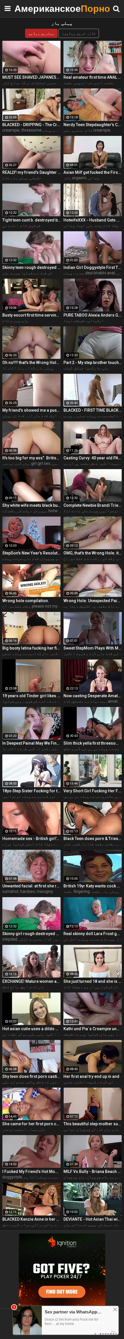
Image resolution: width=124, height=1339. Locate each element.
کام (88, 130)
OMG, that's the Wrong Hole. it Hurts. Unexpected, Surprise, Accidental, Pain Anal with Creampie (92, 553)
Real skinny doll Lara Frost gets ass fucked (92, 933)
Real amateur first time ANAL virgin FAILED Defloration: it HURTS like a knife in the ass (92, 77)
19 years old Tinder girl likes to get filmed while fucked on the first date (31, 695)
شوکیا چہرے (22, 273)
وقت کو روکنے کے (99, 558)
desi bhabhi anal (100, 273)
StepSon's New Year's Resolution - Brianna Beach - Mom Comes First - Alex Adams (31, 553)
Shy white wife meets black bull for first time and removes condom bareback (31, 505)
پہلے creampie (59, 130)
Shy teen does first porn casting (31, 1076)
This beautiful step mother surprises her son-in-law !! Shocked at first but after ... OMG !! (92, 1124)
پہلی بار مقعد (105, 891)
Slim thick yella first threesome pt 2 (92, 743)
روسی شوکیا (13, 701)
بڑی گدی (58, 653)
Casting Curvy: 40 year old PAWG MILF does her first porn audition (92, 458)
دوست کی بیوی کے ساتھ (92, 1224)
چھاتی (93, 178)
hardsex (27, 891)
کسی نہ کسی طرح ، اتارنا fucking (38, 748)
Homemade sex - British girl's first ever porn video (31, 838)
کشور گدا (53, 939)
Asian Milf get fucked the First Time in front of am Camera (92, 172)
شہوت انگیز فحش (105, 463)
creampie (11, 130)
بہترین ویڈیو (41, 33)
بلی (105, 368)
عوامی (69, 1129)
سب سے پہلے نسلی (92, 415)
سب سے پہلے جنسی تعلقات (54, 82)
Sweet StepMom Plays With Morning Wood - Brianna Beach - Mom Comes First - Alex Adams (92, 648)
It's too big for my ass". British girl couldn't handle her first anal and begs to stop (31, 458)
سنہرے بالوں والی (49, 1224)
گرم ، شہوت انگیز (79, 653)
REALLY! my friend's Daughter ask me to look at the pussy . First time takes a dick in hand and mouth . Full (31, 172)
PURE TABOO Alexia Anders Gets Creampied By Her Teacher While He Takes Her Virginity (92, 315)
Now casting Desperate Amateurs (92, 695)
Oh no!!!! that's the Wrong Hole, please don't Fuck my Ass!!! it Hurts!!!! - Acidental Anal (31, 362)
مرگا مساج (20, 82)
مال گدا (41, 653)
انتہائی (10, 225)
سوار (25, 1224)
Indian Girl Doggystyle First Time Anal (92, 267)
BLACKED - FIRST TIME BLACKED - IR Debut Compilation (92, 410)
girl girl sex (40, 463)
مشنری (107, 796)
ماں (115, 1129)
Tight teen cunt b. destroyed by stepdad (31, 220)
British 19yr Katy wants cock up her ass (92, 886)
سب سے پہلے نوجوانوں (22, 796)
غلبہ (54, 748)
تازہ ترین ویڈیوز (79, 33)
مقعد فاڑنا (93, 844)
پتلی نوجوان (23, 1082)
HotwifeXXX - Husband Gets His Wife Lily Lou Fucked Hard (92, 220)
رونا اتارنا (14, 368)
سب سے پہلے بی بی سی (100, 748)
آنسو (98, 82)
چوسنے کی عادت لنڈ (80, 510)
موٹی (118, 653)
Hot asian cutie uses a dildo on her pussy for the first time (31, 1028)
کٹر (5, 82)
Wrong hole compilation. (25, 600)
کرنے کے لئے (50, 701)
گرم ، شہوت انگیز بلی (57, 1034)
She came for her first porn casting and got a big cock (31, 1124)
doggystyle (12, 1177)
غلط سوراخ (73, 558)
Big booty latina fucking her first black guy (31, 648)
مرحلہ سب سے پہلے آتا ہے (47, 1177)
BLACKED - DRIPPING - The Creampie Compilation (31, 124)
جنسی (68, 1082)
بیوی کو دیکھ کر (32, 510)
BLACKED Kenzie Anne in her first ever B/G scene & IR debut (31, 1219)
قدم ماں (31, 558)
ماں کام (37, 986)
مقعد (109, 82)
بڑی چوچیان (51, 558)
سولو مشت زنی (14, 1034)
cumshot (10, 891)
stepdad (9, 939)
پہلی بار (19, 178)
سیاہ (32, 1129)
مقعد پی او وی (76, 463)
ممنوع (78, 130)
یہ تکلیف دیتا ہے (79, 606)
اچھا (68, 320)
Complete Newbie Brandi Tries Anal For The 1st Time (92, 505)
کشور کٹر (71, 844)
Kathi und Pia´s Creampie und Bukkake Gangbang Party (92, 1028)
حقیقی (35, 178)
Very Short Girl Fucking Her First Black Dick (92, 791)
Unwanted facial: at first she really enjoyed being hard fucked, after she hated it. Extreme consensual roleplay (31, 886)
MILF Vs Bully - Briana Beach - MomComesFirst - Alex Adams (92, 1171)
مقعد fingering (76, 891)
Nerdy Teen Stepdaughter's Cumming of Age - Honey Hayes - (92, 124)
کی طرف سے (43, 273)
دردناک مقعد (110, 606)
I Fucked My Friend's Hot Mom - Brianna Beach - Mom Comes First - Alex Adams (31, 1171)
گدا (31, 368)
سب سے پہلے (73, 273)
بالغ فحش (10, 986)
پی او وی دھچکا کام (54, 844)
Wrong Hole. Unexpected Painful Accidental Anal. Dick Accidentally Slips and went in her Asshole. (92, 600)
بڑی (5, 273)
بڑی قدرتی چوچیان (94, 1129)
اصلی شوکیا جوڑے (18, 844)
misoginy (45, 891)
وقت (12, 510)
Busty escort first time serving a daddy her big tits (31, 315)
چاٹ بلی (94, 225)
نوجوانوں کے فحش (52, 1082)
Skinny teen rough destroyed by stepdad (31, 267)
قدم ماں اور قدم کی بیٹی (25, 415)
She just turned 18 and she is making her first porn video (92, 981)
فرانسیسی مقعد (77, 82)
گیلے (68, 368)
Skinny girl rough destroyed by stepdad (31, 933)
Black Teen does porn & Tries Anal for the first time (92, 838)
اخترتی (70, 939)
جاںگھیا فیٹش (87, 368)
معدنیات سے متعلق (89, 701)
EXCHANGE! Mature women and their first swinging (31, 981)
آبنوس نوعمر (14, 1129)
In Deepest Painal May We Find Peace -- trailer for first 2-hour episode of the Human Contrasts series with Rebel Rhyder (31, 743)
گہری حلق (71, 748)
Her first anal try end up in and (91, 1076)
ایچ (24, 986)
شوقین (34, 225)
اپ (111, 1082)
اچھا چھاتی (74, 225)
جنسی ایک (58, 415)
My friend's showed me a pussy (31, 410)
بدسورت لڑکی (31, 939)
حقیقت (80, 320)
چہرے (15, 320)
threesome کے (39, 130)
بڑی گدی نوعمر (15, 463)
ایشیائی (96, 320)
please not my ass (48, 606)
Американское (28, 8)
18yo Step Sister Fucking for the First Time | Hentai (31, 791)
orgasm (79, 178)
